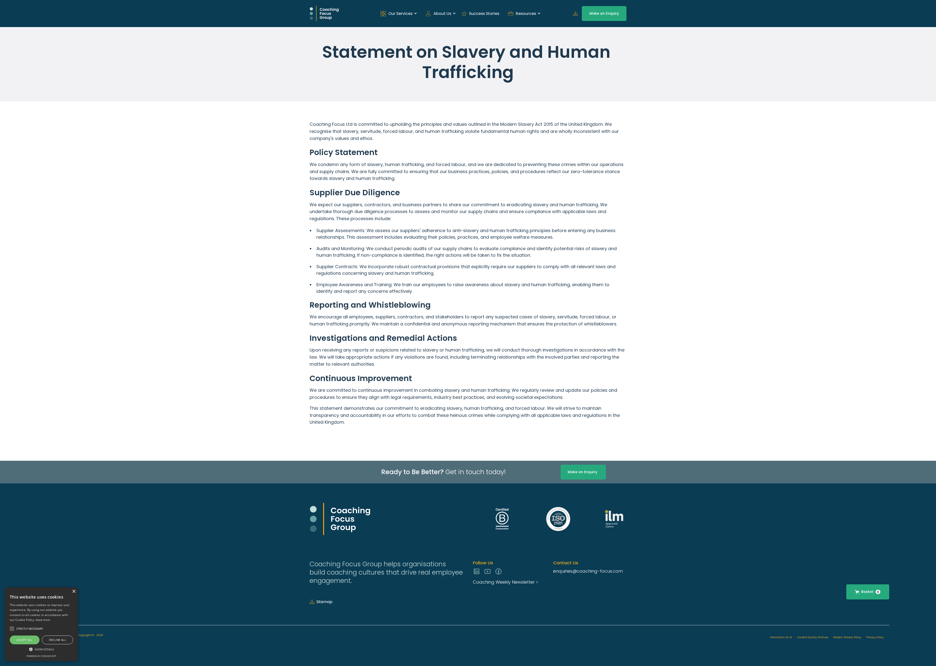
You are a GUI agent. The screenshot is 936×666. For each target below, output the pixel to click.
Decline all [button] (57, 640)
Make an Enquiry (604, 13)
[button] (397, 14)
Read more (43, 620)
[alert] (41, 624)
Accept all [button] (25, 640)
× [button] (74, 591)
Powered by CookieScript (41, 656)
